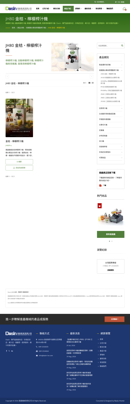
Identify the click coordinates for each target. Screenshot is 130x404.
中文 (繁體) (121, 2)
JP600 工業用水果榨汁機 (108, 94)
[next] (91, 76)
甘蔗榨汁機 (103, 108)
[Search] (122, 45)
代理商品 (102, 158)
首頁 (37, 8)
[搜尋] (95, 2)
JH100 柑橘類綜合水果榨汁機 (110, 77)
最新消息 (88, 8)
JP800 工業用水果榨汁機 (108, 98)
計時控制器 (103, 136)
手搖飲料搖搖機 (104, 119)
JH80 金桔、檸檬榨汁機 (56, 28)
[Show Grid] (89, 83)
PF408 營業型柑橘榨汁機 (108, 87)
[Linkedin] (12, 351)
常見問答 (99, 8)
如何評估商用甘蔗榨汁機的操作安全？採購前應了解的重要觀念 (79, 385)
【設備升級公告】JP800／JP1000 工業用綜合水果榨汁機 (79, 340)
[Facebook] (6, 351)
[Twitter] (9, 351)
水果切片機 (103, 125)
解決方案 (56, 8)
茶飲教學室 (103, 147)
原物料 (78, 8)
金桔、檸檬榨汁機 (14, 141)
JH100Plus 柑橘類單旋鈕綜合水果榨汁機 (111, 82)
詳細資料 (110, 270)
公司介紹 (45, 8)
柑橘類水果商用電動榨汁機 (36, 28)
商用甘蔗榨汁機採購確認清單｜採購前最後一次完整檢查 (80, 351)
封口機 (101, 141)
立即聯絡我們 (34, 302)
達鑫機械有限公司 (25, 401)
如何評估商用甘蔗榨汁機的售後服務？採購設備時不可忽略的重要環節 (80, 374)
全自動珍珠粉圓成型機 (107, 114)
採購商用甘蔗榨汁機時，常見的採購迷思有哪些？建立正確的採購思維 (80, 362)
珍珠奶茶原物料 (104, 152)
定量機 (101, 130)
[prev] (7, 76)
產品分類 (20, 28)
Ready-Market (119, 401)
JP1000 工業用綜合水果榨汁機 (110, 101)
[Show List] (92, 83)
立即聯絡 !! (114, 319)
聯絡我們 (110, 8)
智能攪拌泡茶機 (104, 65)
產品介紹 (67, 8)
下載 (104, 185)
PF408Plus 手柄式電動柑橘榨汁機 (111, 90)
